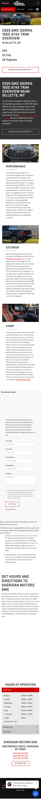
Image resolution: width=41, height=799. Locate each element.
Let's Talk (12, 504)
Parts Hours (7, 732)
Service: (20, 756)
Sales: (20, 753)
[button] (8, 9)
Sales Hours (7, 690)
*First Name (8, 441)
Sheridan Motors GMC (23, 380)
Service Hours (8, 727)
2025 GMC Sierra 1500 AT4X (15, 259)
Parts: (20, 758)
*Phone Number (9, 465)
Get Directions (20, 763)
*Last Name (8, 449)
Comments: (8, 473)
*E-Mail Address (9, 457)
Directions (20, 9)
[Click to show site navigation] (37, 9)
